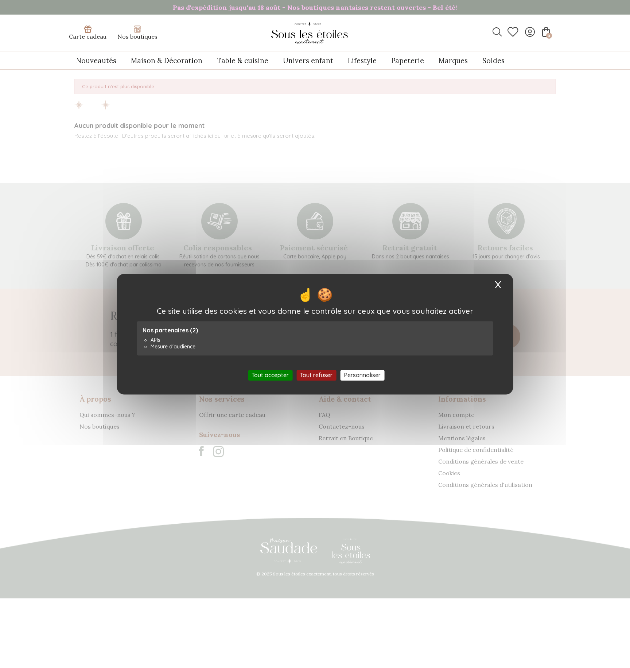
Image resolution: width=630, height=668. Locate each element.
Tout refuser (316, 375)
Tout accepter (270, 375)
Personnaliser (362, 375)
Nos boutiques (137, 36)
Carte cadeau (87, 36)
